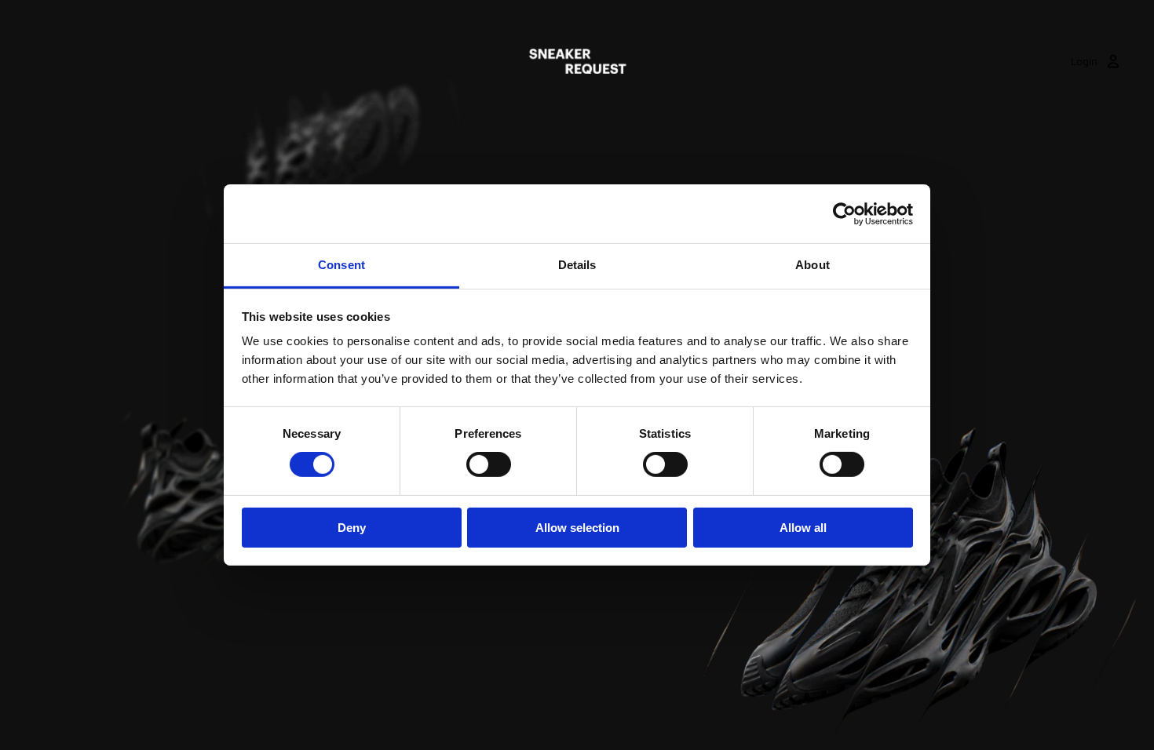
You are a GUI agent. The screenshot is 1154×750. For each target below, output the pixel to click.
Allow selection (577, 527)
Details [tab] (577, 264)
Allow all (803, 527)
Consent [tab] (341, 264)
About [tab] (812, 264)
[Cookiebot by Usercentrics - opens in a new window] (844, 213)
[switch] (488, 464)
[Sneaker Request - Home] (577, 61)
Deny (352, 527)
